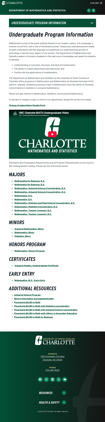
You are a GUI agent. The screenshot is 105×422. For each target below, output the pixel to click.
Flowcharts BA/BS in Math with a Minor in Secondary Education (45, 313)
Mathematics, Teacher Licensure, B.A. (33, 210)
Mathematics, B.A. (23, 196)
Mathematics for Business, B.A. (29, 181)
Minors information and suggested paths (34, 299)
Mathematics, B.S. (23, 199)
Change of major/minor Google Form (27, 105)
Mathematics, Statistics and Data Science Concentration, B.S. (44, 203)
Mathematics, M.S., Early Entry (29, 280)
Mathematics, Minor (24, 232)
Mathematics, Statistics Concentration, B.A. (36, 207)
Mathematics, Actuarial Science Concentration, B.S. (40, 192)
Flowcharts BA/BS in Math (27, 302)
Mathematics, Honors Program (29, 251)
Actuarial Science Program (27, 295)
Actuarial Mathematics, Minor (29, 229)
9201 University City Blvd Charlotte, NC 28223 (52, 358)
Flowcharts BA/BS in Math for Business (33, 317)
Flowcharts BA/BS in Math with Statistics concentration (41, 306)
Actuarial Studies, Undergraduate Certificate (36, 266)
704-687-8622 (52, 370)
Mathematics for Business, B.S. (29, 184)
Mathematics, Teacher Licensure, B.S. (33, 214)
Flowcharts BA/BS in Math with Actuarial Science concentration (45, 310)
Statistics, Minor (22, 236)
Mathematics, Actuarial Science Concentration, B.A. (40, 188)
